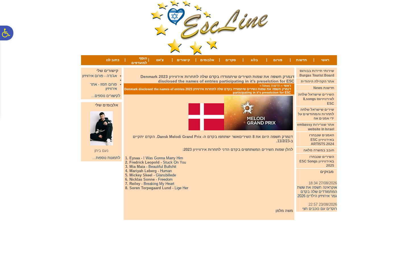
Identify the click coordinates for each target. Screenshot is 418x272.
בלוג (254, 60)
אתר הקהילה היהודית (317, 81)
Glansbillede (166, 175)
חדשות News (271, 85)
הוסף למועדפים (139, 60)
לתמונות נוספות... (106, 158)
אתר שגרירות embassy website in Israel (315, 127)
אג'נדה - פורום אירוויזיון (99, 76)
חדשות (301, 60)
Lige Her (181, 188)
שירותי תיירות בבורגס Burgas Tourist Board (316, 73)
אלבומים (207, 60)
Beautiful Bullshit (162, 166)
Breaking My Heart (159, 184)
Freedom (165, 179)
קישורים (183, 60)
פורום (277, 60)
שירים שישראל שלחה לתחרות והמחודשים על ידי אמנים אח (316, 114)
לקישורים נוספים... (105, 96)
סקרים (230, 60)
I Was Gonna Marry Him (163, 158)
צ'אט (160, 60)
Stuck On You (174, 162)
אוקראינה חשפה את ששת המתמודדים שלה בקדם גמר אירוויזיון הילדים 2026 (317, 190)
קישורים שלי (107, 70)
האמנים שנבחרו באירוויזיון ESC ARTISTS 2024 (321, 139)
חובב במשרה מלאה (318, 150)
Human (165, 171)
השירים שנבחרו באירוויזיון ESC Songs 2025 (316, 161)
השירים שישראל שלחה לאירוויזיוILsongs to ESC (316, 98)
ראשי (325, 60)
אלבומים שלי (106, 105)
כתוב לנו (112, 60)
